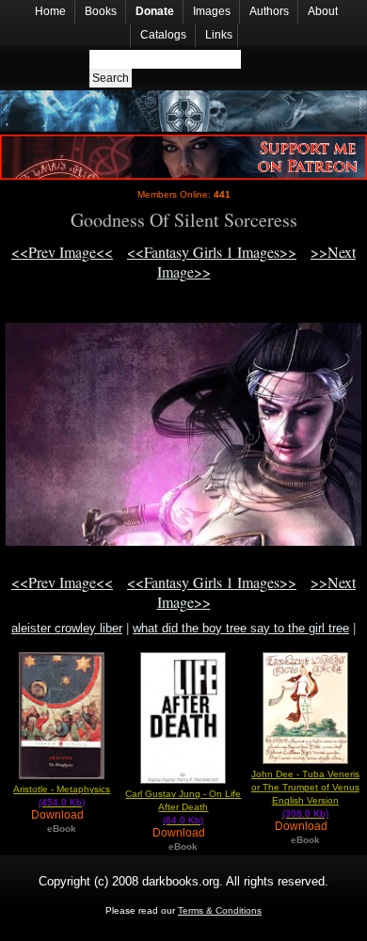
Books (101, 11)
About (323, 11)
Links (218, 34)
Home (50, 11)
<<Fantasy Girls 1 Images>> (211, 252)
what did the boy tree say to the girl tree (241, 628)
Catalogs (163, 34)
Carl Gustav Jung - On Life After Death (183, 807)
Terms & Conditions (220, 910)
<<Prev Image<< (62, 252)
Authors (269, 11)
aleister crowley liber (66, 628)
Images (212, 11)
